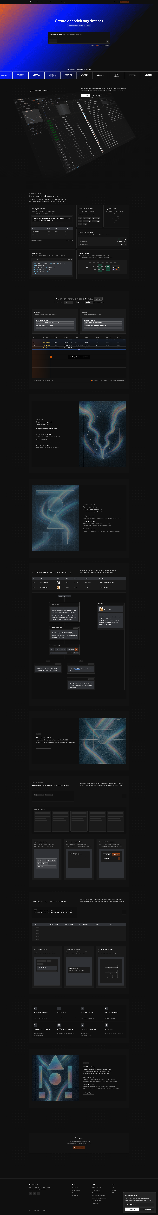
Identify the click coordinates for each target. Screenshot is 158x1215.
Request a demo (79, 1147)
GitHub (113, 1192)
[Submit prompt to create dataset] (107, 41)
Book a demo (96, 95)
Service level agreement (98, 1195)
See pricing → (88, 1093)
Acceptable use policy (98, 1192)
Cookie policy (96, 1203)
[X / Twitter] (30, 1193)
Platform (43, 2)
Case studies (75, 1187)
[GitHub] (38, 1193)
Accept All (132, 1209)
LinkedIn (114, 1190)
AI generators (76, 1195)
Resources (53, 2)
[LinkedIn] (34, 1193)
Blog (73, 1192)
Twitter (114, 1187)
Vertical (116, 854)
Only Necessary (147, 1209)
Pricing (63, 2)
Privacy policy (96, 1190)
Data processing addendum (99, 1198)
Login (116, 2)
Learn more (85, 95)
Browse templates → (43, 747)
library (96, 45)
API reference (76, 1190)
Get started (124, 2)
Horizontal (107, 854)
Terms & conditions (97, 1187)
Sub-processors (96, 1200)
